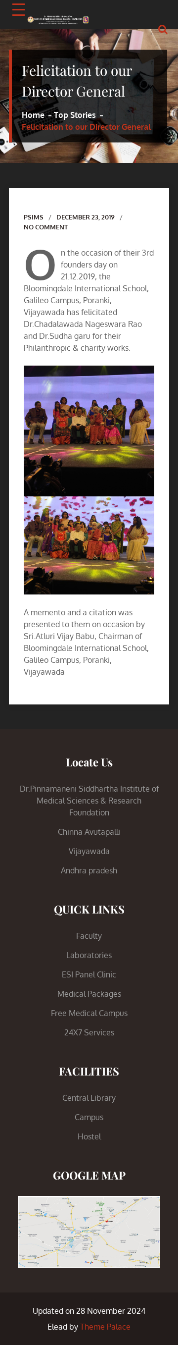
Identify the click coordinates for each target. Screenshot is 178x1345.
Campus (89, 1117)
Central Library (89, 1098)
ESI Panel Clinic (89, 974)
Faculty (89, 936)
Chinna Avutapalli (89, 832)
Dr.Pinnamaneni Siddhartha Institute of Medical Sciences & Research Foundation (89, 800)
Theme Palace (105, 1327)
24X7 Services (89, 1032)
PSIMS (34, 217)
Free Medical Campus (89, 1013)
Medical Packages (89, 994)
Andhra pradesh (89, 870)
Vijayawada (89, 851)
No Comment (46, 227)
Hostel (89, 1136)
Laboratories (89, 955)
